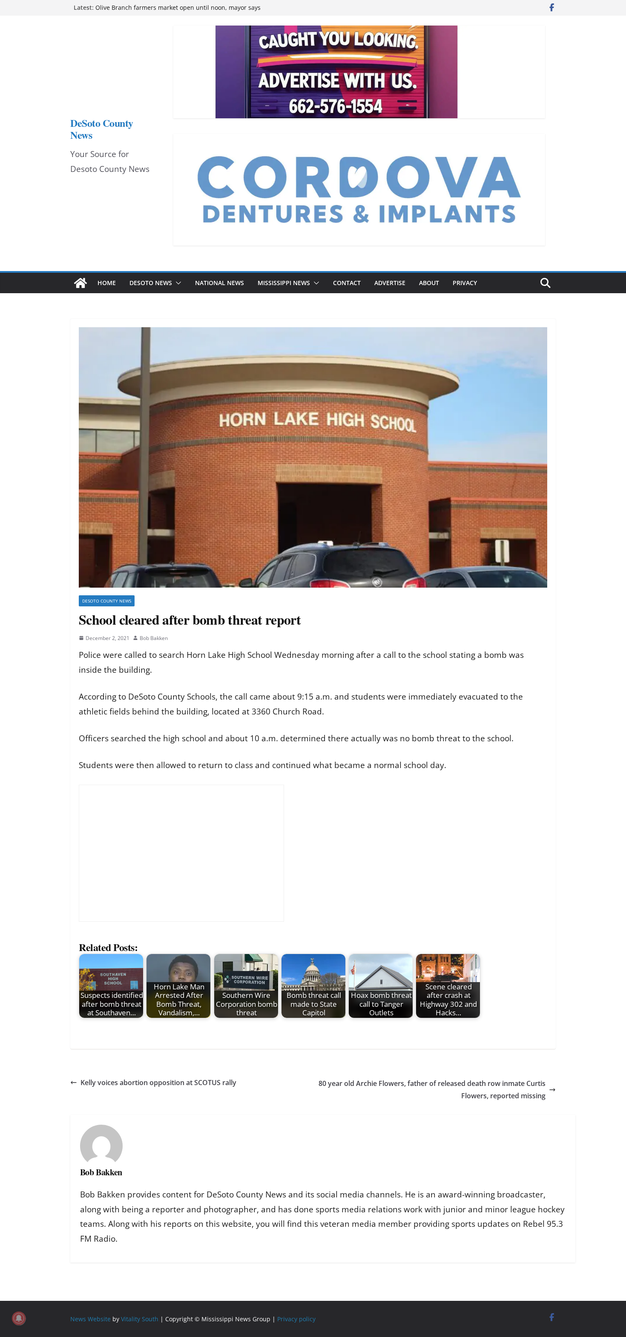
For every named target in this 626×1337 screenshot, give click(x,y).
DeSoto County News (101, 128)
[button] (176, 283)
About (429, 283)
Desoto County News (106, 601)
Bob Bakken (154, 638)
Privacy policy (296, 1319)
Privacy (465, 283)
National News (219, 283)
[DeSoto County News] (80, 283)
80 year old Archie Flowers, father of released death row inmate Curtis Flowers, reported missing (432, 1089)
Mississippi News (284, 283)
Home (107, 283)
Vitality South (139, 1319)
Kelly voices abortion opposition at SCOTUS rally (158, 1082)
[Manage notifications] (19, 1318)
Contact (347, 283)
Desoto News (150, 283)
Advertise (389, 283)
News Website (90, 1319)
